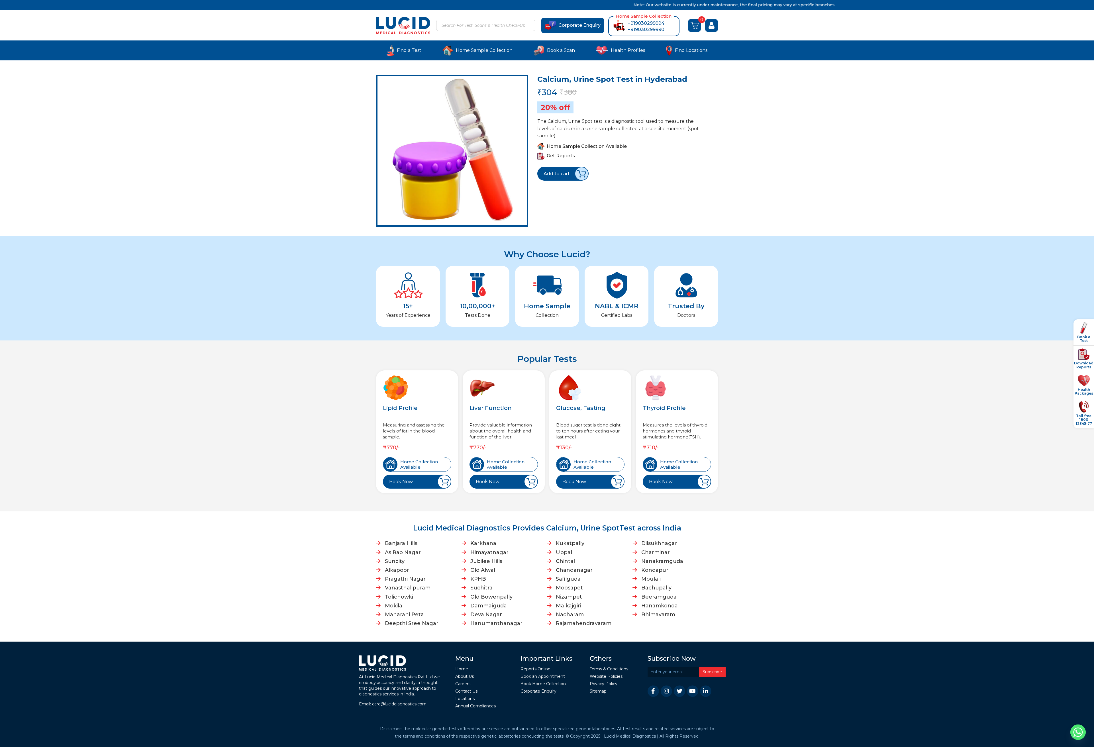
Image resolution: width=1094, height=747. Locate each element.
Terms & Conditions (609, 669)
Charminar (655, 552)
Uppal (564, 552)
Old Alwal (482, 570)
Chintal (565, 561)
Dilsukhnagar (659, 543)
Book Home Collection (543, 683)
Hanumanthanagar (496, 623)
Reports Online (535, 669)
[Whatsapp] (1078, 732)
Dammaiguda (488, 606)
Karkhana (483, 543)
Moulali (651, 579)
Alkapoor (397, 570)
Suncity (395, 561)
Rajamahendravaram (583, 623)
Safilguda (568, 579)
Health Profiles (628, 50)
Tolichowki (399, 597)
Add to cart (557, 173)
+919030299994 (646, 23)
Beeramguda (659, 597)
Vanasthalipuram (407, 588)
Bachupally (656, 588)
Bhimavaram (658, 614)
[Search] (530, 26)
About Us (464, 676)
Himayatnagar (489, 552)
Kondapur (654, 570)
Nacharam (570, 614)
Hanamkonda (659, 606)
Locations (465, 698)
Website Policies (606, 676)
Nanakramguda (662, 561)
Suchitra (481, 588)
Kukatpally (570, 543)
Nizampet (569, 597)
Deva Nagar (486, 614)
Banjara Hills (401, 543)
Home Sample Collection (484, 50)
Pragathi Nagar (405, 579)
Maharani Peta (404, 614)
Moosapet (569, 588)
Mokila (393, 606)
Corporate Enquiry (579, 25)
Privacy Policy (603, 683)
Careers (462, 683)
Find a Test (409, 50)
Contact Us (466, 691)
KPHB (478, 579)
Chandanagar (574, 570)
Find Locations (691, 50)
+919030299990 (646, 29)
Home (461, 669)
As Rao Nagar (403, 552)
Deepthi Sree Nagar (411, 623)
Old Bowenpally (491, 597)
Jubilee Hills (486, 561)
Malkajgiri (568, 606)
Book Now (401, 481)
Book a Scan (561, 50)
